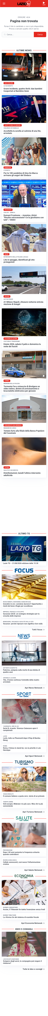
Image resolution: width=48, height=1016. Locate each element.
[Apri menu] (4, 3)
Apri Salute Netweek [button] (33, 870)
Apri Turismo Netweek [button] (32, 812)
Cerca (40, 34)
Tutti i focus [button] (37, 629)
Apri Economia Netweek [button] (31, 923)
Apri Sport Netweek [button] (33, 756)
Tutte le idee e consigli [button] (32, 969)
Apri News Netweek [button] (33, 688)
